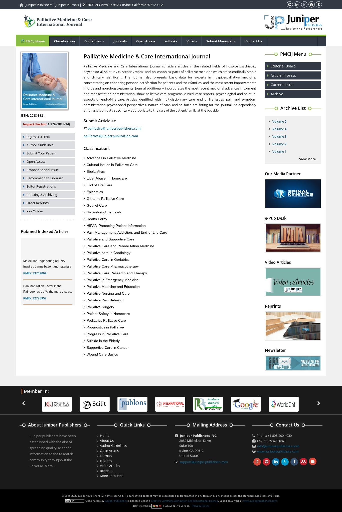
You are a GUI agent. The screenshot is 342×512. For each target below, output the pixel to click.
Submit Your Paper (41, 153)
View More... (309, 159)
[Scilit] (95, 403)
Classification (64, 41)
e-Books (171, 41)
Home (104, 435)
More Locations (111, 475)
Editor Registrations (41, 186)
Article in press (283, 75)
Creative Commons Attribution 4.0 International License (184, 500)
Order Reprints (38, 203)
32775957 (40, 295)
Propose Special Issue (43, 169)
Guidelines (95, 41)
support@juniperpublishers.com (204, 462)
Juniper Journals (67, 5)
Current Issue (282, 84)
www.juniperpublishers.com (278, 451)
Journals (120, 41)
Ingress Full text (38, 136)
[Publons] (132, 403)
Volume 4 (279, 129)
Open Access (145, 41)
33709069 (40, 270)
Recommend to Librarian (45, 178)
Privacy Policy (201, 505)
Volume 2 (279, 144)
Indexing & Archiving (42, 194)
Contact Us (253, 41)
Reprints (106, 470)
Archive (277, 94)
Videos (192, 41)
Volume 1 (279, 151)
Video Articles (110, 465)
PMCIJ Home (35, 41)
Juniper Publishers (39, 5)
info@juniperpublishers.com (278, 446)
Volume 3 (279, 136)
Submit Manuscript (221, 41)
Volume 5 (279, 121)
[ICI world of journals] (57, 403)
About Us (107, 440)
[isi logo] (170, 403)
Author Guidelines (40, 145)
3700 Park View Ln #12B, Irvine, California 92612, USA (124, 5)
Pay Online (35, 211)
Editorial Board (283, 66)
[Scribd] (284, 403)
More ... (50, 466)
